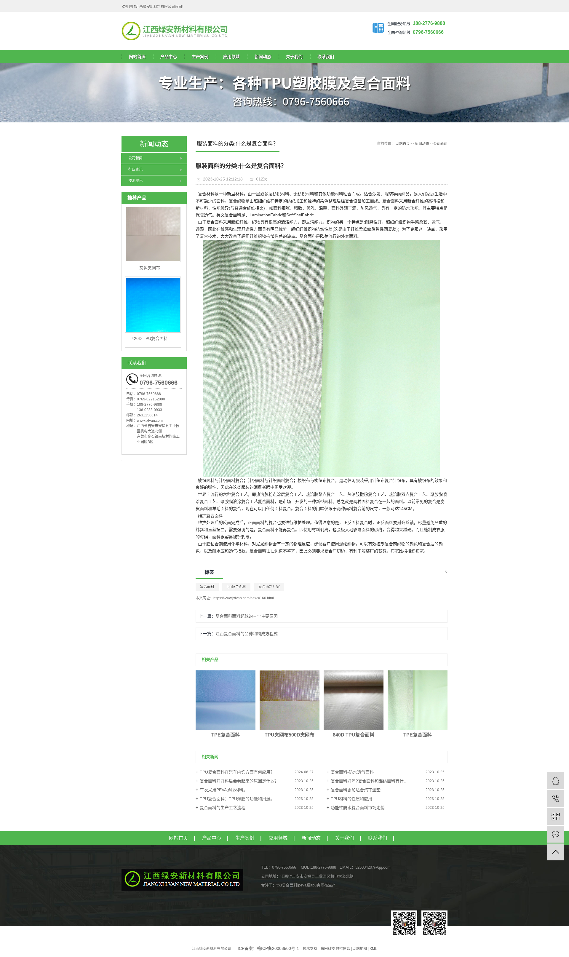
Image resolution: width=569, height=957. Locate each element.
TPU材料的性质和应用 (351, 798)
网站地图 (360, 949)
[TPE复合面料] (225, 700)
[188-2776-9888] (555, 798)
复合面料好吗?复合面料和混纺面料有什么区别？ (375, 781)
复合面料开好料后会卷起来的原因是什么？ (239, 781)
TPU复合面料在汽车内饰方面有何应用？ (237, 772)
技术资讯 (135, 181)
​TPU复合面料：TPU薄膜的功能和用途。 (237, 798)
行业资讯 (135, 169)
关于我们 (294, 56)
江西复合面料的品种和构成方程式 (246, 633)
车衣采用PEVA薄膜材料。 (223, 789)
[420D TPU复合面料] (154, 292)
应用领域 (231, 56)
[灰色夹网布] (154, 221)
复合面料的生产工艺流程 (222, 807)
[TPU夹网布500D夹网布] (289, 700)
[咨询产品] (555, 780)
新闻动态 (263, 56)
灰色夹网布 (149, 255)
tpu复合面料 (236, 587)
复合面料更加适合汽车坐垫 (356, 789)
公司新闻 (135, 158)
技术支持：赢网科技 (319, 949)
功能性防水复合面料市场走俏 (358, 807)
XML (373, 949)
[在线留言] (555, 834)
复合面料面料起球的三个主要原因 (246, 616)
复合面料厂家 (269, 587)
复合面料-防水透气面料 (352, 772)
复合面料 (207, 587)
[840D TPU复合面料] (353, 700)
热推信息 (343, 949)
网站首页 (137, 56)
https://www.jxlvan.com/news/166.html (243, 598)
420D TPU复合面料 (150, 325)
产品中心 (168, 56)
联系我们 (325, 56)
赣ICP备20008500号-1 (278, 948)
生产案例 (200, 56)
